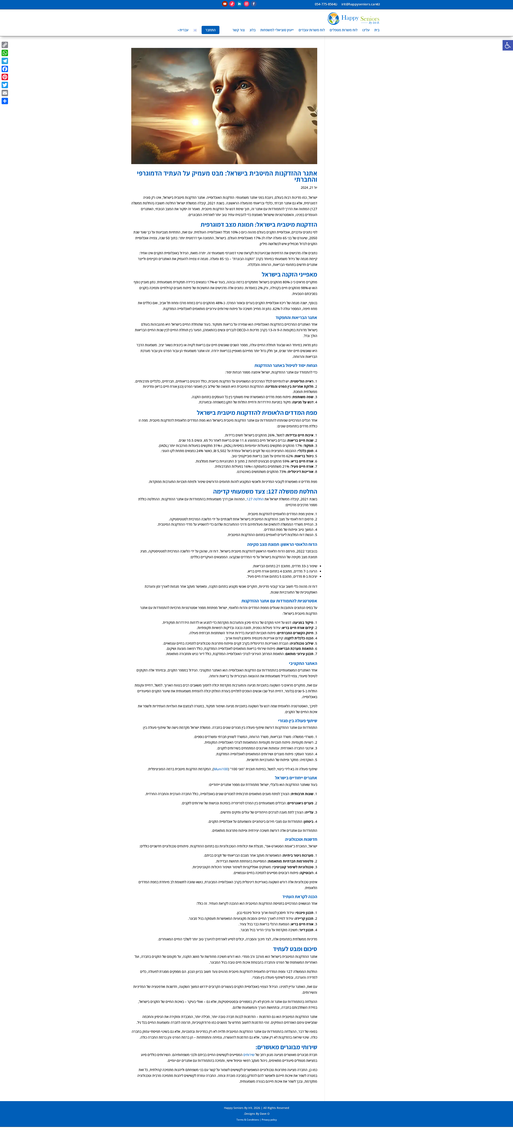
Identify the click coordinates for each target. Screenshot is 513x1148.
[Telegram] (5, 61)
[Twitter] (5, 85)
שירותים (248, 1054)
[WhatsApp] (5, 53)
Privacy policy (269, 1119)
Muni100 (221, 769)
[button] (508, 45)
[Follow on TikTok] (232, 4)
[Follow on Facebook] (253, 4)
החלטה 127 (255, 499)
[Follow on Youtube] (225, 4)
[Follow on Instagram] (246, 4)
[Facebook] (5, 69)
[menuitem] (377, 30)
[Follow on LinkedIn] (239, 4)
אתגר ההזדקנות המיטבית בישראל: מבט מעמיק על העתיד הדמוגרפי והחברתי (227, 176)
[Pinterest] (5, 77)
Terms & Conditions (247, 1119)
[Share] (5, 101)
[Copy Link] (5, 45)
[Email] (5, 93)
